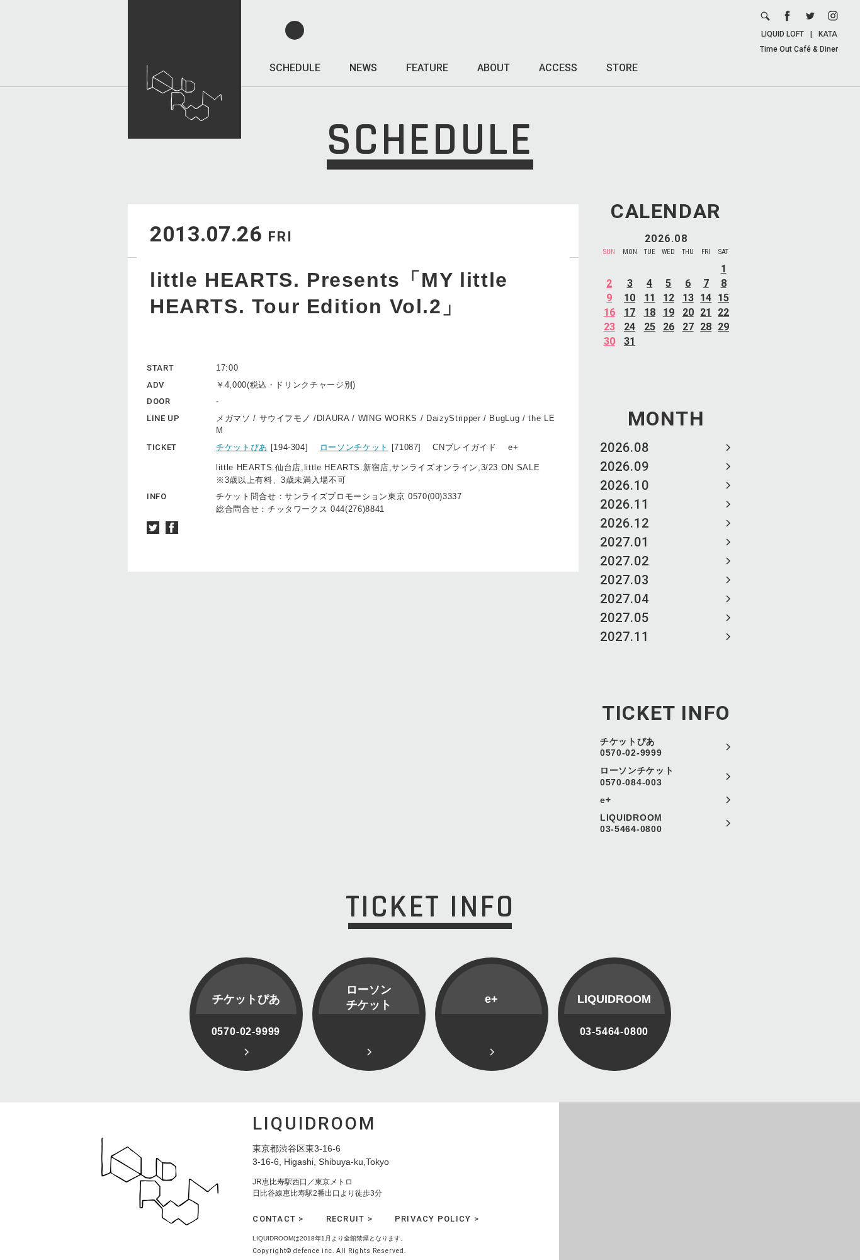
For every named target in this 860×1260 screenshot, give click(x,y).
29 (723, 327)
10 (629, 298)
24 (629, 327)
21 (705, 312)
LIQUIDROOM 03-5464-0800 (631, 823)
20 (688, 312)
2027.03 (624, 580)
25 (649, 327)
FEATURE (427, 68)
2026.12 (624, 523)
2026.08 (624, 447)
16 (609, 312)
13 (688, 298)
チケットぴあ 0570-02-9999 (631, 747)
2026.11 (624, 504)
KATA (827, 34)
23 (609, 327)
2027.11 (624, 636)
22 (723, 312)
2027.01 (624, 542)
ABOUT (493, 68)
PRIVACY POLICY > (437, 1218)
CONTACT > (277, 1218)
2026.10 (624, 485)
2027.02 (624, 561)
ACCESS (558, 68)
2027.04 (624, 598)
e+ (605, 800)
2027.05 (624, 617)
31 (629, 341)
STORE (622, 68)
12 (668, 298)
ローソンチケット (354, 447)
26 (668, 327)
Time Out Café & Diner (799, 49)
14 (705, 298)
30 (609, 341)
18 (649, 312)
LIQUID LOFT (782, 34)
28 (705, 327)
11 (649, 298)
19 (668, 312)
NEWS (363, 68)
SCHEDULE (294, 68)
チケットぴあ (242, 447)
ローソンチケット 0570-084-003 (637, 776)
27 (688, 327)
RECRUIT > (349, 1218)
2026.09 (624, 466)
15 (723, 298)
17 (629, 312)
